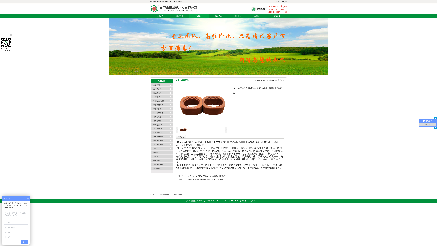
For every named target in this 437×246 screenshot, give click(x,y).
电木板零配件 (158, 145)
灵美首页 (160, 16)
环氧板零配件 (158, 141)
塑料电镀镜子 (158, 121)
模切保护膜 (157, 109)
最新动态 (218, 16)
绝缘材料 (156, 85)
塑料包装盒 (157, 117)
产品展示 (199, 16)
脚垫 (155, 149)
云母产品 (156, 153)
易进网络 (251, 201)
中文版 (278, 2)
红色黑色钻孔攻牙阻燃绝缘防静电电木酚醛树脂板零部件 (206, 176)
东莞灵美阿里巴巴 (163, 194)
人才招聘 (257, 16)
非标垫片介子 (158, 97)
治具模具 (156, 157)
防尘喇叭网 (157, 93)
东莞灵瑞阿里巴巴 (176, 194)
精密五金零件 (158, 137)
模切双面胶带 (158, 105)
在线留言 (277, 16)
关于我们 (179, 16)
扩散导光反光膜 (159, 101)
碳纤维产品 (157, 168)
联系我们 (238, 16)
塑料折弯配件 (158, 164)
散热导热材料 (158, 125)
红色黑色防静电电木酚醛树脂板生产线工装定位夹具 (205, 179)
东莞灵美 (153, 194)
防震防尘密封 (158, 133)
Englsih (284, 2)
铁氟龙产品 (157, 160)
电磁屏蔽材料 (158, 129)
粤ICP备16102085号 (232, 201)
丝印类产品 (157, 89)
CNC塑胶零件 (158, 113)
